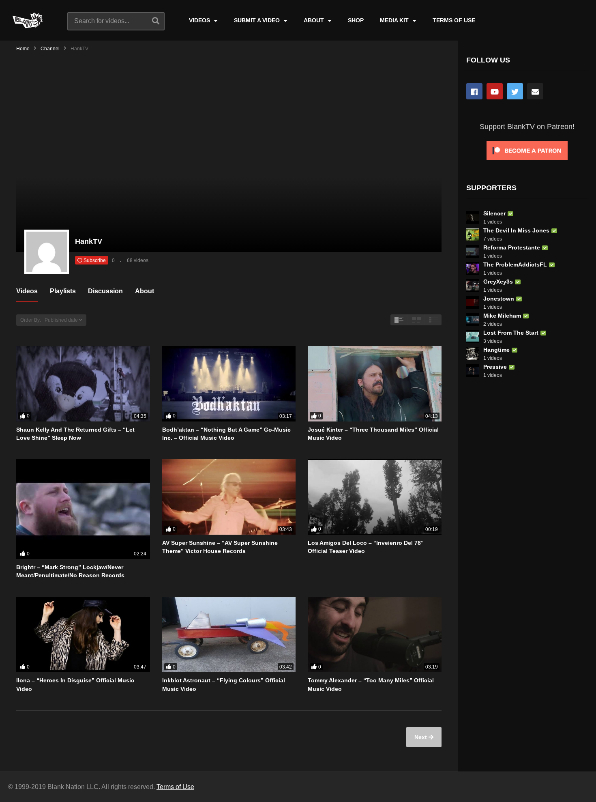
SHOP (356, 20)
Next (421, 737)
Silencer (494, 213)
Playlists (63, 291)
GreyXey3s (498, 281)
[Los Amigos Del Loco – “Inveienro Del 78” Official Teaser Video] (375, 497)
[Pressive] (472, 370)
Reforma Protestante (511, 247)
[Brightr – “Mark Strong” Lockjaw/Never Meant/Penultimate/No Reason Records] (83, 509)
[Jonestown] (472, 302)
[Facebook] (474, 91)
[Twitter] (515, 91)
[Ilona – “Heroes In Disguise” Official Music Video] (83, 635)
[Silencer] (472, 217)
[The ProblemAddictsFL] (472, 268)
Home (23, 49)
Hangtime (496, 349)
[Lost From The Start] (472, 336)
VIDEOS (200, 20)
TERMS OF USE (454, 20)
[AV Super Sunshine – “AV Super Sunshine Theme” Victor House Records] (229, 497)
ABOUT (315, 20)
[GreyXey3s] (472, 285)
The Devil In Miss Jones (516, 230)
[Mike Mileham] (472, 319)
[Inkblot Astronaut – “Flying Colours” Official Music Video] (229, 635)
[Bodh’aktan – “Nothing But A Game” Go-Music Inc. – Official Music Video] (229, 383)
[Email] (535, 91)
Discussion (105, 291)
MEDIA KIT (395, 20)
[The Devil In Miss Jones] (472, 234)
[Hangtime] (472, 353)
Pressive (495, 366)
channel (50, 49)
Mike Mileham (502, 315)
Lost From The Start (510, 332)
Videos (27, 291)
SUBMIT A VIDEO (257, 20)
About (144, 291)
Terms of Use (175, 786)
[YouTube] (495, 91)
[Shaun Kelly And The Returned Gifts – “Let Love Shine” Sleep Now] (83, 383)
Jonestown (498, 298)
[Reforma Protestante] (472, 251)
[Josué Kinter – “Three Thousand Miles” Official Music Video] (375, 383)
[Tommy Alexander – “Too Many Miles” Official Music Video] (375, 635)
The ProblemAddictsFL (515, 264)
